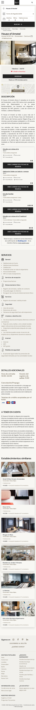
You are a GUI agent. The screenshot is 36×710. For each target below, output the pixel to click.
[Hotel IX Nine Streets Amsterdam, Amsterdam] (18, 469)
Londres (3, 662)
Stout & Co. (7, 507)
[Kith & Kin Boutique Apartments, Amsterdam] (18, 608)
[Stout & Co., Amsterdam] (18, 497)
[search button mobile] (32, 2)
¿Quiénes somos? (18, 647)
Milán (3, 674)
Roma (3, 671)
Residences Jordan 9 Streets (12, 563)
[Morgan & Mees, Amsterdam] (18, 525)
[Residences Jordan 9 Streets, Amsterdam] (18, 553)
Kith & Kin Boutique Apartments (13, 618)
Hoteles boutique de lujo (26, 659)
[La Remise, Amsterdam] (18, 580)
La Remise (6, 590)
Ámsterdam (22, 29)
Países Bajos (15, 29)
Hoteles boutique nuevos (24, 680)
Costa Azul (4, 660)
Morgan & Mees (8, 535)
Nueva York (4, 678)
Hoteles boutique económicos (24, 663)
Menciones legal (6, 690)
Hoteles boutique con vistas (26, 671)
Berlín (3, 667)
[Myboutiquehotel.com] (16, 2)
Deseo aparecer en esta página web (26, 689)
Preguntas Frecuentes (8, 700)
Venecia (3, 669)
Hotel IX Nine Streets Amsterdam (14, 479)
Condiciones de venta (8, 688)
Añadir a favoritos (19, 71)
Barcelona (4, 676)
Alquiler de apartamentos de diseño (26, 667)
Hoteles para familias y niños (26, 676)
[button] (2, 52)
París (2, 657)
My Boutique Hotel (5, 29)
